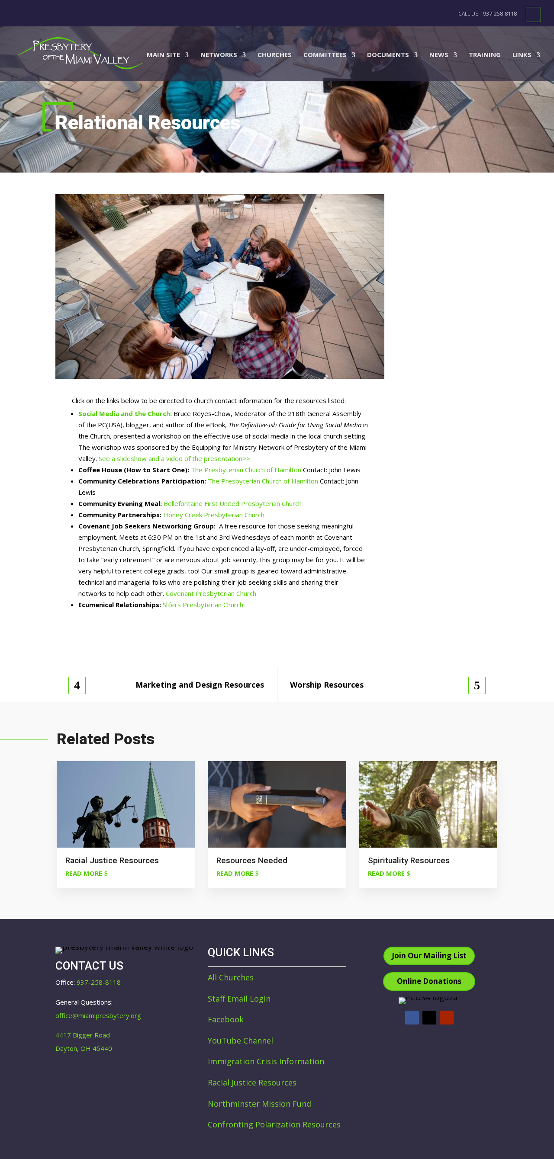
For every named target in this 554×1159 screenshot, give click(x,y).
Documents (388, 55)
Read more (83, 873)
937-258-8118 (499, 13)
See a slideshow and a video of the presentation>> (174, 458)
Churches (275, 55)
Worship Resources (327, 684)
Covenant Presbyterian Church (211, 593)
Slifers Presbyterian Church (203, 604)
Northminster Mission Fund (259, 1103)
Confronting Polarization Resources (274, 1124)
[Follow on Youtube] (447, 1018)
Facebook (226, 1019)
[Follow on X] (429, 1018)
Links (521, 55)
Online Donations (429, 981)
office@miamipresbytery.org (98, 1015)
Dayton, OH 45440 (83, 1048)
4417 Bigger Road (82, 1035)
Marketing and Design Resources (199, 684)
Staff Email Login (239, 998)
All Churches (231, 977)
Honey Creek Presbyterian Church (213, 514)
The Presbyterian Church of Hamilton (246, 469)
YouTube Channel (240, 1040)
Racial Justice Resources (252, 1082)
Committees (325, 55)
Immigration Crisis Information (266, 1061)
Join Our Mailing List (429, 955)
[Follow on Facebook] (412, 1018)
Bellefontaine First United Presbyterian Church (233, 503)
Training (485, 55)
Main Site (163, 55)
